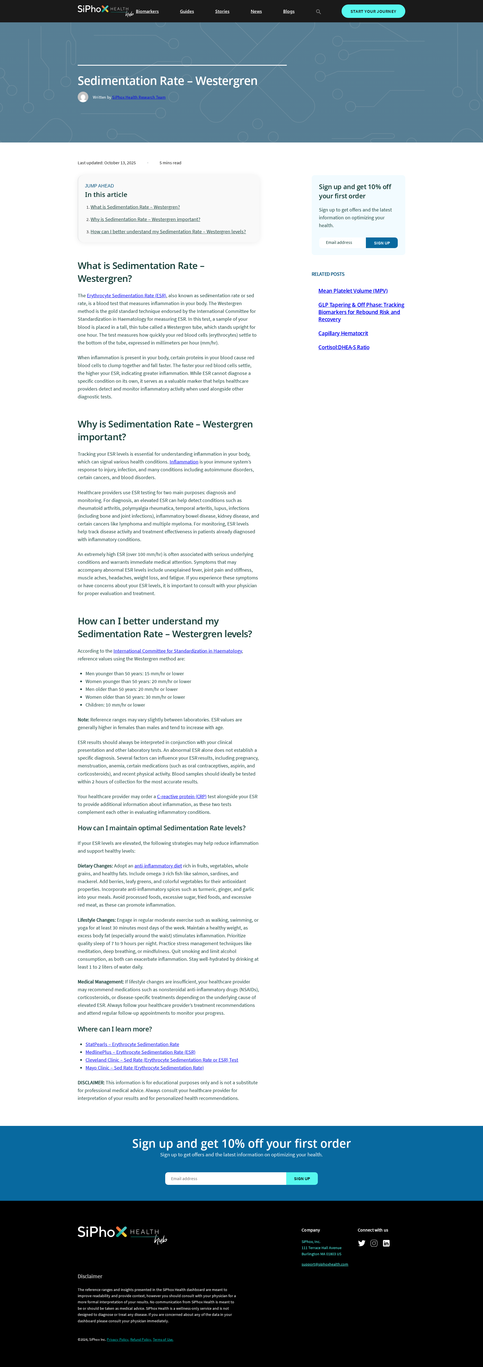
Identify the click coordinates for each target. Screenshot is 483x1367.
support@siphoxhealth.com (325, 1264)
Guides (187, 11)
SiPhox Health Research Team (138, 97)
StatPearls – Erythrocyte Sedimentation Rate (132, 1044)
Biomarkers (147, 11)
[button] (318, 11)
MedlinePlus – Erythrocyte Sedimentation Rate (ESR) (140, 1052)
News (256, 11)
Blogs (289, 11)
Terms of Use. (163, 1339)
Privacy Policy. (118, 1339)
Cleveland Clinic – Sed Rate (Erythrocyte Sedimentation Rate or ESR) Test (162, 1060)
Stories (222, 11)
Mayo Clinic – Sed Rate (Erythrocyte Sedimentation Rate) (145, 1067)
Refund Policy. (141, 1339)
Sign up (382, 243)
